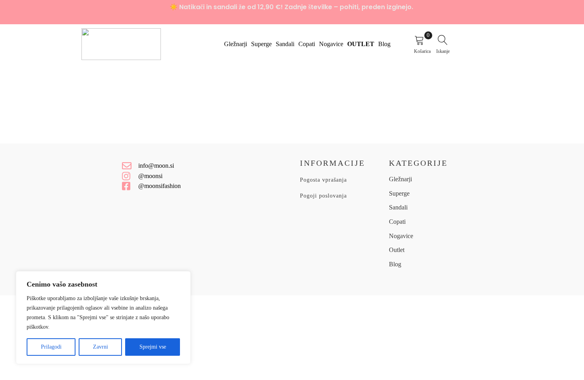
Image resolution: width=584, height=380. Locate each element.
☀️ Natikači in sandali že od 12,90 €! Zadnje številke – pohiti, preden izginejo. (292, 7)
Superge (261, 44)
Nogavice (331, 44)
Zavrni (100, 347)
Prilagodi (51, 347)
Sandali (285, 44)
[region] (103, 317)
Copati (306, 44)
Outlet (360, 44)
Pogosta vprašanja (323, 180)
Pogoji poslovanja (323, 196)
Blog (384, 44)
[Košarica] (423, 41)
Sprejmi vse (152, 347)
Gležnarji (235, 44)
